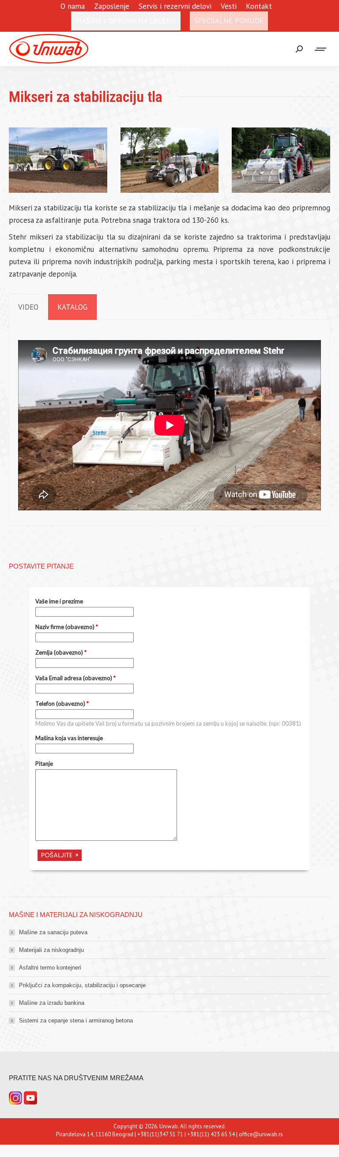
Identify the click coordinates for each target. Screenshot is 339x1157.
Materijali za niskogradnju (51, 950)
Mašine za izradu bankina (51, 1003)
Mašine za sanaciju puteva (53, 932)
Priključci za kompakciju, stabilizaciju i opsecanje (82, 985)
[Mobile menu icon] (321, 49)
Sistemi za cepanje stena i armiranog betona (76, 1020)
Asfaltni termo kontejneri (50, 967)
